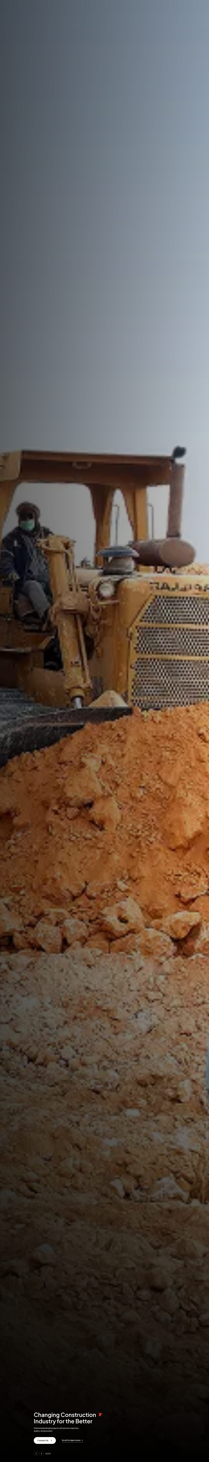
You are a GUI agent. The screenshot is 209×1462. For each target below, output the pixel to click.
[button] (36, 1453)
